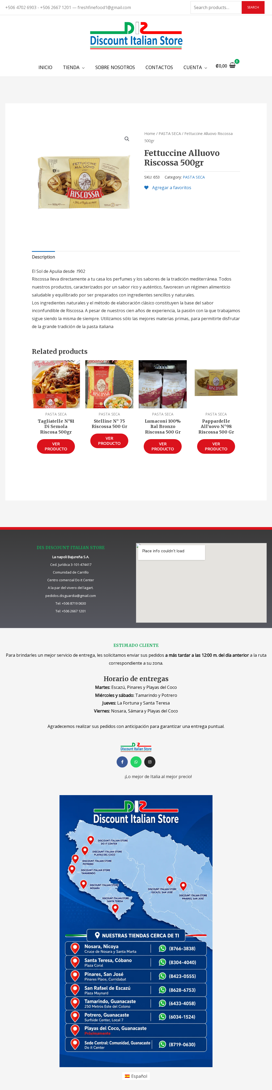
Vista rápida (56, 403)
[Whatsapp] (136, 761)
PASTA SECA (170, 133)
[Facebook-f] (122, 761)
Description (43, 257)
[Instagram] (149, 761)
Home (149, 133)
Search (253, 7)
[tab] (43, 257)
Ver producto (56, 446)
